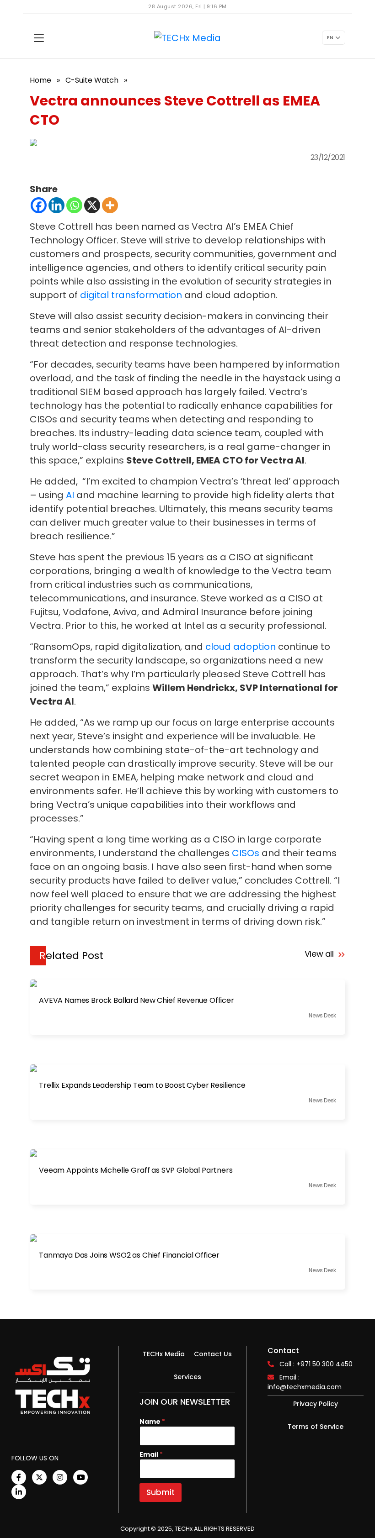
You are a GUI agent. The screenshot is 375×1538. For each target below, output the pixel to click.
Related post (71, 955)
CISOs (245, 853)
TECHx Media (164, 1354)
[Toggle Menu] (39, 38)
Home (40, 80)
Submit (160, 1492)
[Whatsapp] (74, 205)
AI (70, 495)
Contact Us (213, 1354)
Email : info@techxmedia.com (305, 1382)
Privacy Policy (315, 1403)
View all (320, 953)
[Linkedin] (56, 205)
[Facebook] (39, 205)
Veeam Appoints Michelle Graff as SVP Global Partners (136, 1170)
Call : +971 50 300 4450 (316, 1364)
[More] (110, 205)
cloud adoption (240, 646)
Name (152, 1421)
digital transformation (131, 295)
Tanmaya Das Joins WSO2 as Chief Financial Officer (129, 1255)
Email (151, 1454)
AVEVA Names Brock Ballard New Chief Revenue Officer (136, 1000)
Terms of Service (315, 1426)
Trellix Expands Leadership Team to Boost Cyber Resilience (142, 1085)
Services (187, 1376)
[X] (92, 205)
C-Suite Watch (91, 80)
